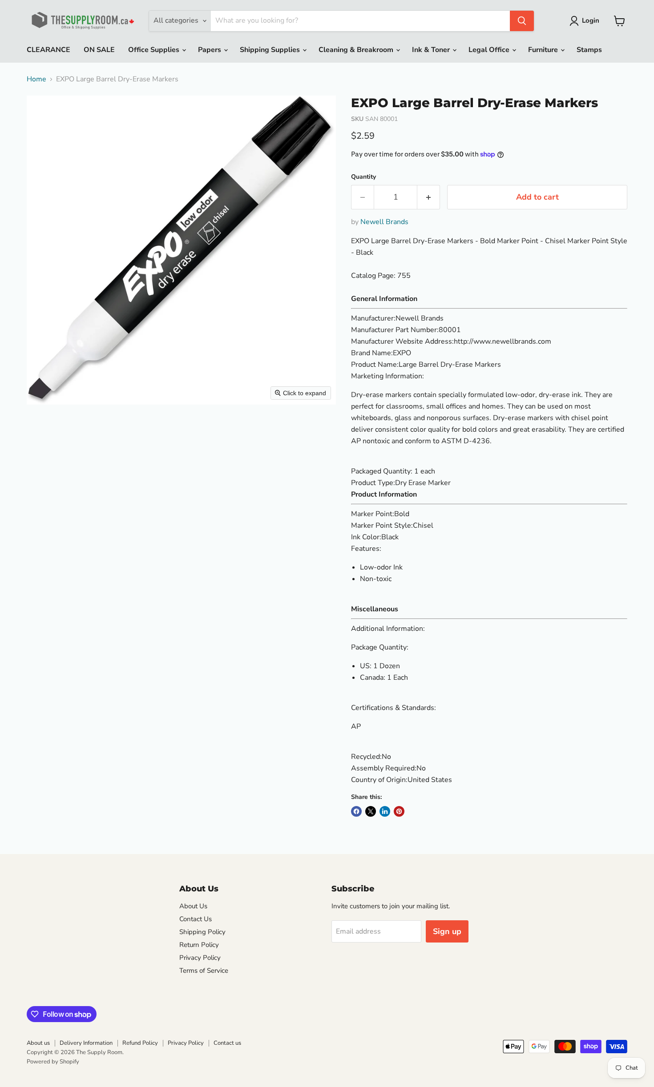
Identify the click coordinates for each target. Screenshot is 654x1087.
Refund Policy (140, 1043)
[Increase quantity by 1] (428, 197)
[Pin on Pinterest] (399, 811)
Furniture (544, 50)
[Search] (522, 21)
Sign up (447, 931)
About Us (193, 906)
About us (38, 1043)
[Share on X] (370, 811)
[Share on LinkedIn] (384, 811)
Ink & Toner (432, 50)
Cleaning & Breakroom (357, 50)
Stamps (589, 50)
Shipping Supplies (271, 50)
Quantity (363, 176)
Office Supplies (154, 50)
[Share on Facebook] (356, 811)
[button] (586, 21)
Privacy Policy (200, 957)
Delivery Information (86, 1043)
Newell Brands (384, 222)
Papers (210, 50)
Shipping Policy (202, 931)
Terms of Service (203, 970)
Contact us (227, 1043)
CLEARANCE (48, 50)
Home (36, 79)
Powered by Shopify (53, 1062)
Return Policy (199, 944)
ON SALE (99, 50)
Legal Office (489, 50)
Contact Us (195, 919)
